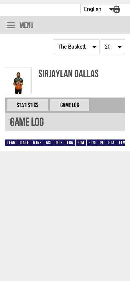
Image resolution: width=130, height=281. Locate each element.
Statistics (27, 105)
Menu (27, 25)
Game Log (69, 105)
